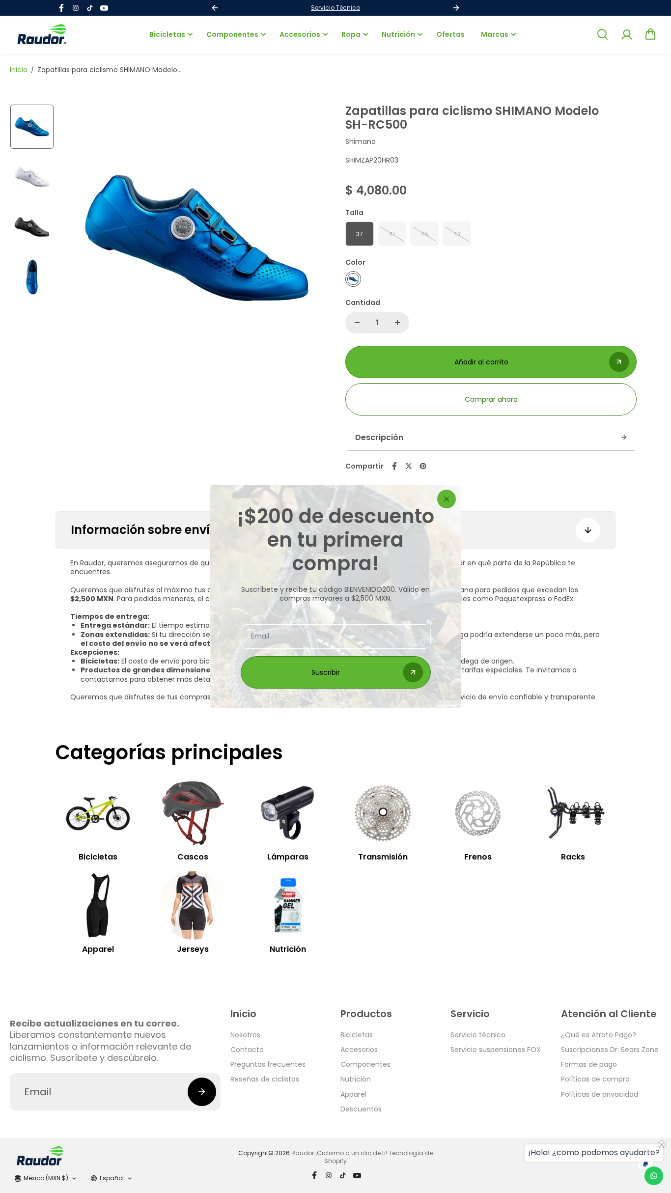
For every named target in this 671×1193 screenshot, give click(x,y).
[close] (446, 499)
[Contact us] (653, 1175)
